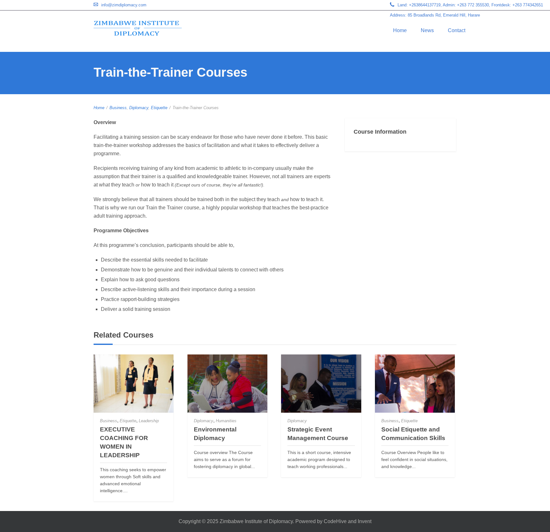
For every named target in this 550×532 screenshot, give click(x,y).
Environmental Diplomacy (215, 433)
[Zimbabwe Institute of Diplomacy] (138, 28)
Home (400, 30)
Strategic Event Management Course (317, 433)
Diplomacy (138, 107)
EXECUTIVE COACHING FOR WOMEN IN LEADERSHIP (124, 442)
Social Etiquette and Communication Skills (413, 433)
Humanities (226, 420)
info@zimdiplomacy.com (123, 5)
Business (118, 107)
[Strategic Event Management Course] (321, 383)
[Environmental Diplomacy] (227, 383)
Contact (456, 30)
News (427, 30)
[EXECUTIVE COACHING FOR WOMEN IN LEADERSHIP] (133, 383)
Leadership (149, 420)
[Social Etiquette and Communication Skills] (415, 383)
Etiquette (159, 107)
